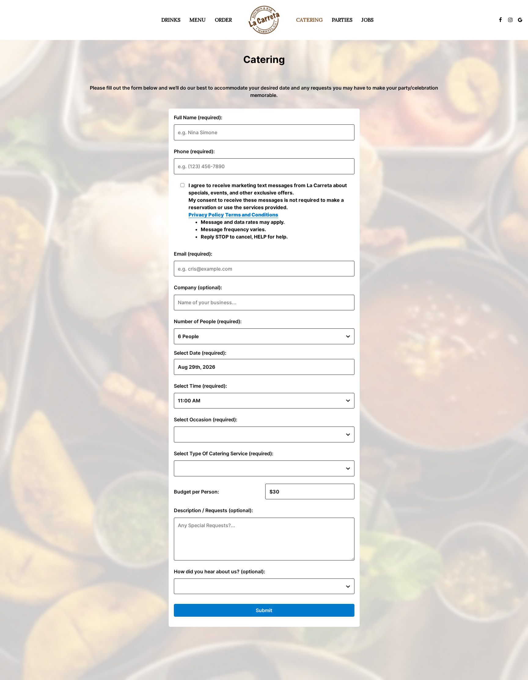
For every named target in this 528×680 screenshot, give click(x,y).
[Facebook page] (500, 20)
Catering (309, 20)
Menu (197, 20)
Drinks (170, 20)
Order (223, 20)
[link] (264, 20)
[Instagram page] (510, 20)
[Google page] (520, 20)
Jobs (367, 20)
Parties (342, 20)
